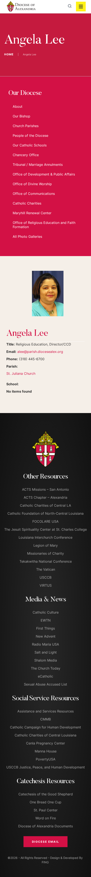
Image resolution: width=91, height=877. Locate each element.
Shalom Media (45, 660)
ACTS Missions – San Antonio (45, 489)
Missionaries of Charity (45, 553)
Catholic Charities (27, 203)
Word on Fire (45, 818)
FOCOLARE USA (45, 521)
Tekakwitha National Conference (45, 561)
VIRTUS (46, 585)
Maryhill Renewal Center (32, 213)
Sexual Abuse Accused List (45, 684)
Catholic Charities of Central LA (45, 505)
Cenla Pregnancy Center (45, 743)
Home (9, 54)
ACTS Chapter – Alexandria (45, 497)
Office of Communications (34, 193)
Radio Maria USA (45, 644)
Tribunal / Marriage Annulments (38, 164)
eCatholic (45, 676)
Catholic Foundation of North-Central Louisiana (45, 513)
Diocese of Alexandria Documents (45, 826)
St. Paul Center (46, 810)
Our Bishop (21, 116)
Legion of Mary (45, 545)
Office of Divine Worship (32, 184)
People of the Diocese (30, 135)
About (17, 106)
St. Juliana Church (20, 373)
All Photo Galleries (27, 236)
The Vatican (45, 569)
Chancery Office (26, 155)
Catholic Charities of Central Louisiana (45, 735)
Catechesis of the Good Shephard (45, 794)
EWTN (46, 620)
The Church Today (45, 668)
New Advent (45, 636)
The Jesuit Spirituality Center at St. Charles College (45, 529)
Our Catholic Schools (30, 145)
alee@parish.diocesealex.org (40, 351)
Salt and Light (45, 652)
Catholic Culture (46, 612)
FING (45, 862)
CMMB (45, 719)
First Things (45, 628)
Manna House (46, 751)
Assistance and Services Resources (45, 711)
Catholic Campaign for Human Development (45, 727)
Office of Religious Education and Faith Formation (44, 225)
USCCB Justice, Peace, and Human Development (45, 767)
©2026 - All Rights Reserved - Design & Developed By (45, 858)
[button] (45, 841)
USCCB (45, 577)
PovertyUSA (45, 759)
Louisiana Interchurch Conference (45, 537)
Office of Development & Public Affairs (44, 174)
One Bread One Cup (45, 802)
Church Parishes (26, 126)
